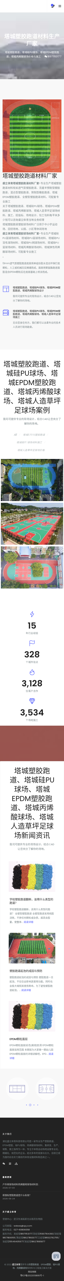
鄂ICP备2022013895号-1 (32, 1275)
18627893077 (30, 1237)
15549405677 (16, 1241)
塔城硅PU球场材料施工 (29, 442)
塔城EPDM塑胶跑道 (34, 434)
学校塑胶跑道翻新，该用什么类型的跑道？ (31, 901)
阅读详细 (28, 922)
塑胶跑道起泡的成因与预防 (26, 971)
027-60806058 (22, 1229)
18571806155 (9, 1237)
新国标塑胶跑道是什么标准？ (17, 1195)
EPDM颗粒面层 (19, 1039)
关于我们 (7, 1134)
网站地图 (32, 1271)
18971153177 (54, 56)
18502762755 (52, 1237)
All (15, 434)
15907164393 (46, 1233)
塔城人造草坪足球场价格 (31, 450)
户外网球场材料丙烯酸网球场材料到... (21, 1184)
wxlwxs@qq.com (23, 1225)
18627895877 (38, 1241)
